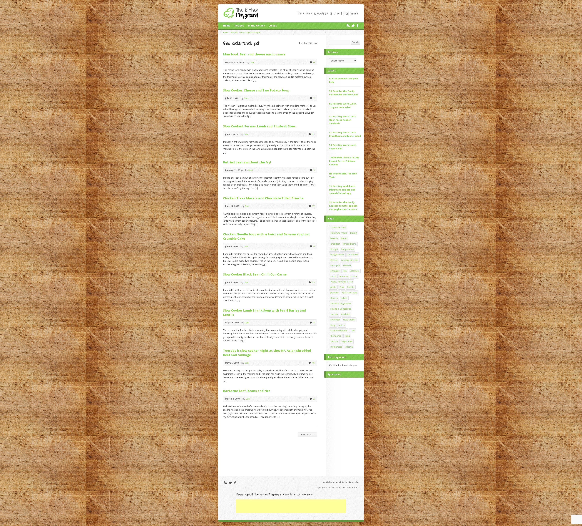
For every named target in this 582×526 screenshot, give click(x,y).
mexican (344, 276)
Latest (332, 70)
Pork (342, 287)
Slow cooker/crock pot (250, 32)
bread (344, 238)
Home (226, 25)
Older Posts (307, 434)
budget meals (337, 254)
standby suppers (338, 330)
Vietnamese (336, 346)
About (273, 25)
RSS (348, 25)
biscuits (334, 238)
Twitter (353, 25)
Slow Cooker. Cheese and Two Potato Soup (256, 90)
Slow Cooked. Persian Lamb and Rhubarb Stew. (259, 126)
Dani (252, 62)
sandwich (345, 314)
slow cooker (349, 319)
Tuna (347, 335)
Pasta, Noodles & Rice (341, 281)
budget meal (347, 249)
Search (355, 42)
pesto (333, 287)
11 (309, 134)
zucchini (349, 346)
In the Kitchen (256, 25)
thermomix (335, 335)
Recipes (239, 25)
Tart (352, 330)
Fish (345, 270)
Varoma (334, 341)
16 (309, 363)
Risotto (334, 298)
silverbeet (335, 319)
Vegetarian (346, 341)
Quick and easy (349, 292)
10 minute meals (338, 232)
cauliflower (353, 254)
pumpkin (334, 292)
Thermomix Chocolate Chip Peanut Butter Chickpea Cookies (344, 161)
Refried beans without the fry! (247, 162)
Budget (334, 249)
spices (342, 325)
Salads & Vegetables (340, 303)
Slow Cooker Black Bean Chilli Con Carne (255, 274)
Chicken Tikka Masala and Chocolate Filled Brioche (263, 198)
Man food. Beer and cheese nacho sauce (254, 54)
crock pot (335, 265)
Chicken (334, 260)
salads (344, 298)
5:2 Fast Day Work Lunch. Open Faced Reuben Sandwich (343, 120)
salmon (334, 314)
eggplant (335, 270)
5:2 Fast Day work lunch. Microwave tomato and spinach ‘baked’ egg (342, 190)
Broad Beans (349, 243)
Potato (350, 287)
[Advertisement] (345, 426)
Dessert (347, 265)
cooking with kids (349, 260)
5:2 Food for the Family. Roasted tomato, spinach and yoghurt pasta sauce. (343, 206)
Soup (333, 325)
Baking (353, 232)
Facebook (357, 25)
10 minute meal (338, 227)
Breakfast (335, 243)
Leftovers (354, 270)
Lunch (333, 276)
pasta (354, 276)
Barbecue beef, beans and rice (246, 391)
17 (309, 206)
